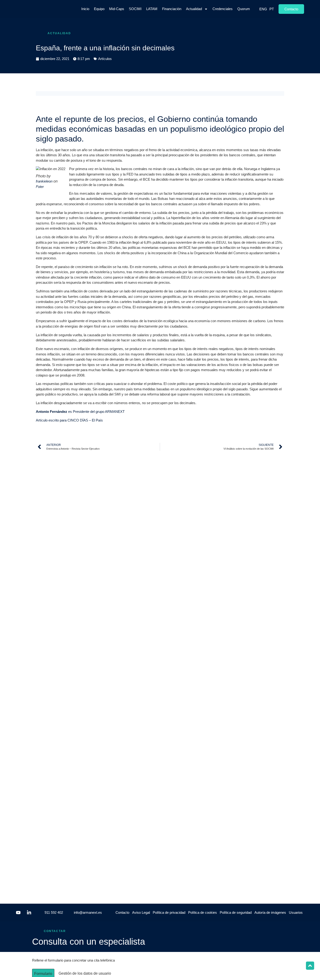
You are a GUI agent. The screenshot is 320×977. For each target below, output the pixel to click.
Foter (40, 187)
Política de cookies (202, 912)
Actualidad (194, 9)
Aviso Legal (141, 912)
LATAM (151, 9)
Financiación (171, 9)
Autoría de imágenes (270, 912)
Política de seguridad (236, 912)
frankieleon (44, 181)
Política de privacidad (169, 912)
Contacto (122, 912)
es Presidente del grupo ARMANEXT (80, 412)
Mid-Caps (116, 9)
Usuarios (296, 912)
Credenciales (222, 9)
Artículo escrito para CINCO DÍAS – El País (69, 420)
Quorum (243, 9)
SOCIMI (135, 9)
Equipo (99, 9)
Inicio (85, 9)
